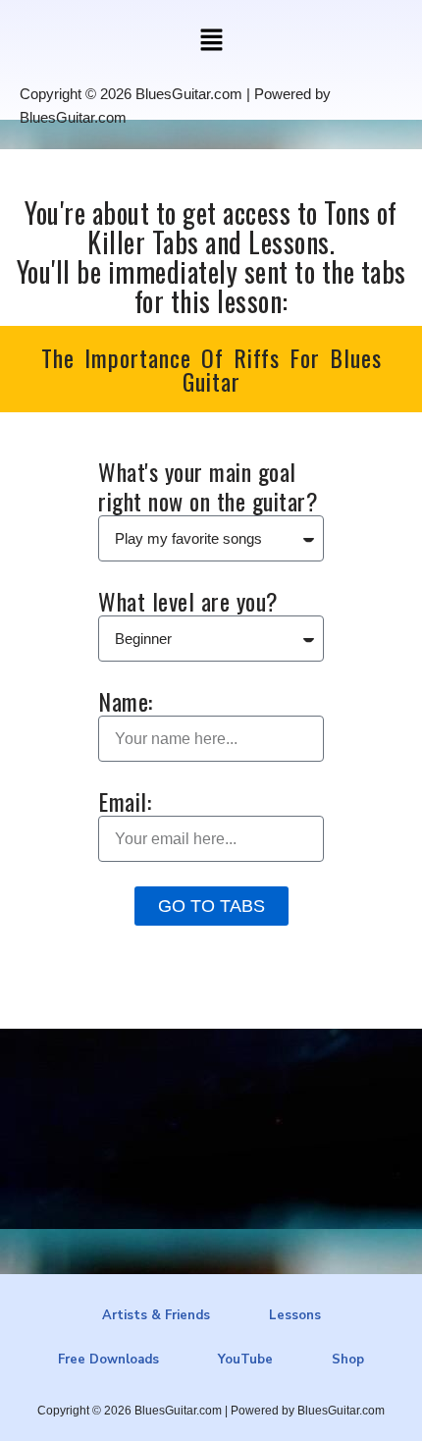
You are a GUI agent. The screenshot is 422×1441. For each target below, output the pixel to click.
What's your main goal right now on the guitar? (208, 485)
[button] (211, 41)
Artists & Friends (156, 1315)
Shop (348, 1359)
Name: (125, 701)
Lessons (295, 1315)
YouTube (245, 1359)
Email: (124, 801)
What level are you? (188, 600)
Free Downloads (108, 1359)
